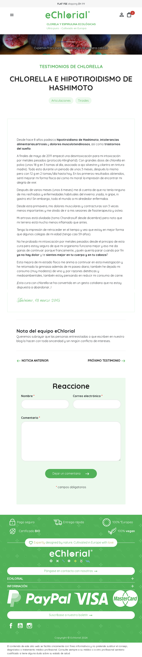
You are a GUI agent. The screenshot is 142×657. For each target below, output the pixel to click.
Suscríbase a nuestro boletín (71, 615)
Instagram (29, 625)
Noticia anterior (32, 361)
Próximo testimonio (107, 361)
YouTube (20, 625)
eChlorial (71, 578)
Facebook (11, 625)
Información (71, 586)
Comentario (30, 418)
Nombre (28, 396)
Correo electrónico (88, 396)
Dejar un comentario (71, 474)
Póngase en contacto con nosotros (71, 571)
